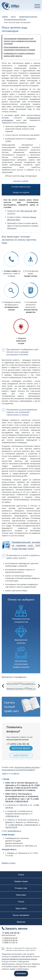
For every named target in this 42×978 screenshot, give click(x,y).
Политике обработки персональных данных (19, 959)
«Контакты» (11, 228)
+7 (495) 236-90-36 (15, 825)
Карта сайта (21, 908)
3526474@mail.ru (14, 831)
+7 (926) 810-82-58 (9, 940)
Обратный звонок (21, 748)
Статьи (21, 902)
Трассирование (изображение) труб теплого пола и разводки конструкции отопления (20, 41)
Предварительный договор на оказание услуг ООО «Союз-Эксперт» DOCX (26, 545)
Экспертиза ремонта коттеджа (27, 767)
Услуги (21, 875)
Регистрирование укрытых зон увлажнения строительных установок (19, 48)
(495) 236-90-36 (26, 211)
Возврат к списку (8, 863)
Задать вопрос (21, 755)
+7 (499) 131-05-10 (21, 788)
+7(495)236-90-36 (12, 816)
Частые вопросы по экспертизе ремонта (18, 770)
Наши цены (21, 895)
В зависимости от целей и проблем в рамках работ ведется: (19, 54)
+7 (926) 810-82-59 (21, 801)
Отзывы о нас (21, 888)
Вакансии (21, 922)
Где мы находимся (21, 915)
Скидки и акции (21, 881)
